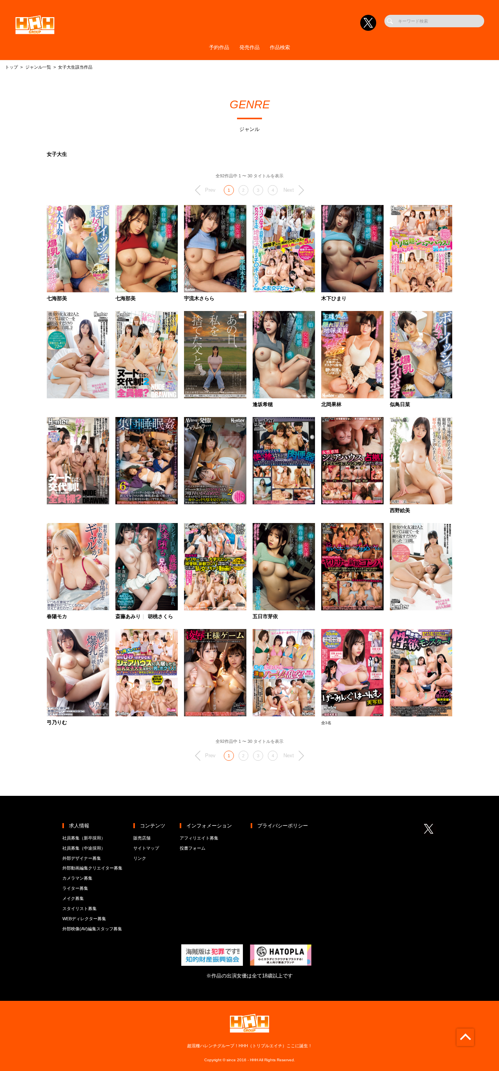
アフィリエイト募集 (199, 838)
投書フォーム (192, 848)
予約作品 (219, 47)
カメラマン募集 (77, 878)
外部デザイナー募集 (81, 858)
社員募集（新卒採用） (83, 838)
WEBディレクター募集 (84, 918)
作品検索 (280, 47)
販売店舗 (141, 838)
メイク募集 (73, 898)
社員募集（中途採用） (83, 848)
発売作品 (249, 47)
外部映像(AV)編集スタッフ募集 (92, 928)
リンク (139, 858)
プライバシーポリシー (282, 826)
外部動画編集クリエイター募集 (92, 868)
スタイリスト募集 (79, 908)
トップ (11, 67)
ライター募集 (75, 888)
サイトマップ (146, 848)
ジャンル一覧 (38, 67)
